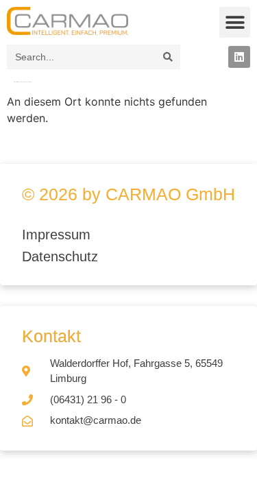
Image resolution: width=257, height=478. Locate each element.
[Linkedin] (239, 57)
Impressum (58, 234)
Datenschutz (60, 256)
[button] (234, 22)
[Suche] (168, 57)
